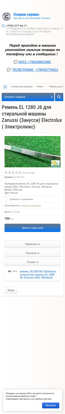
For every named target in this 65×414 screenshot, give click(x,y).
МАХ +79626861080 (35, 62)
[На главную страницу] (6, 17)
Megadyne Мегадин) (31, 205)
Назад (10, 290)
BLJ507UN (36, 271)
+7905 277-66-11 (16, 25)
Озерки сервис (26, 14)
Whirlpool (47, 277)
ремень (24, 271)
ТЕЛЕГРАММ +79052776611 (35, 70)
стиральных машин (32, 274)
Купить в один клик (32, 227)
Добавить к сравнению (21, 199)
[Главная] (5, 86)
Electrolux (50, 271)
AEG (37, 277)
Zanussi (28, 277)
